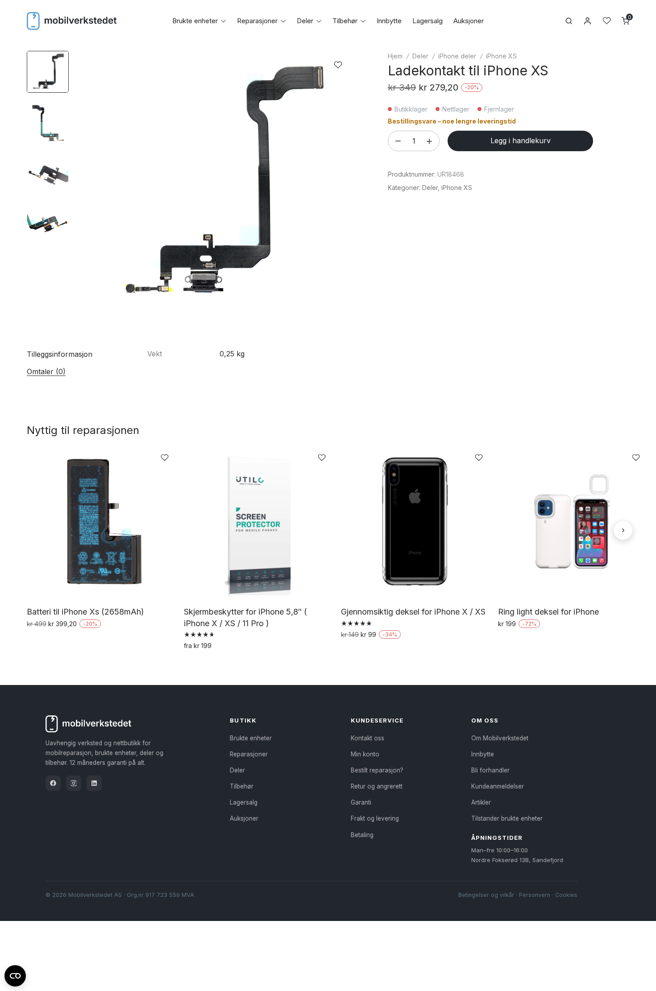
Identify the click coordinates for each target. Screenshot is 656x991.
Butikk (243, 720)
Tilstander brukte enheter (507, 818)
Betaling (362, 834)
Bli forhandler (490, 770)
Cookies (566, 895)
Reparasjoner (257, 21)
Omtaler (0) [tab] (46, 371)
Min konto (365, 754)
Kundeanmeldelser (497, 786)
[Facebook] (53, 783)
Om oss (484, 720)
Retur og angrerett (377, 786)
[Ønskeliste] (606, 21)
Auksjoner (468, 21)
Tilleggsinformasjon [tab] (59, 354)
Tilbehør (344, 21)
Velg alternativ (208, 665)
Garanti (361, 802)
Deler (305, 21)
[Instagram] (73, 783)
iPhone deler (457, 56)
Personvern (534, 895)
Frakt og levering (375, 818)
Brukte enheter (195, 21)
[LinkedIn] (94, 783)
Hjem (395, 56)
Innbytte (389, 21)
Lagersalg (427, 21)
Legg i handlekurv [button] (57, 642)
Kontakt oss (367, 738)
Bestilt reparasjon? (377, 770)
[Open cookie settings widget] (15, 974)
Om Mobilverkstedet (499, 738)
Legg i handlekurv (520, 140)
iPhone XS (501, 56)
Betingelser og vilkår (486, 895)
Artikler (481, 802)
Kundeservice (377, 720)
